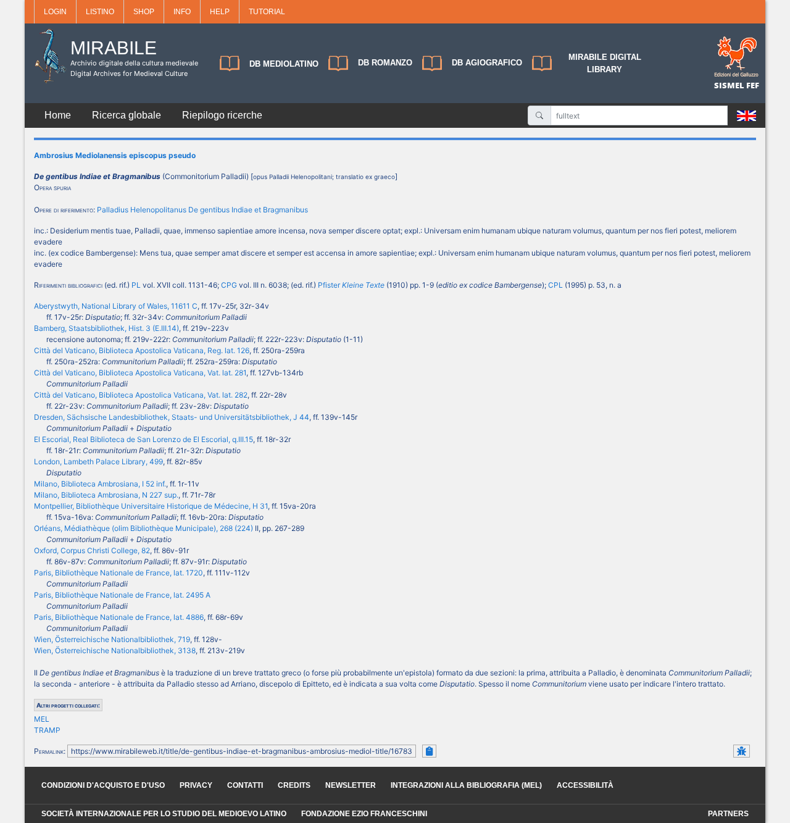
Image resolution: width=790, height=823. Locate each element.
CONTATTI (245, 785)
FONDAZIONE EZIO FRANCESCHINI (364, 813)
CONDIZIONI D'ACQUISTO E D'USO (103, 785)
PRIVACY (196, 785)
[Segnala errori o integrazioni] (741, 751)
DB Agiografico (487, 62)
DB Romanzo (385, 62)
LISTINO (100, 11)
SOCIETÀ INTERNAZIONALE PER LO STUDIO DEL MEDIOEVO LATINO (163, 813)
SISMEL (730, 85)
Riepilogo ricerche (222, 115)
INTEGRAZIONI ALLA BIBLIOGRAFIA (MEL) (466, 785)
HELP (220, 11)
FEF (752, 85)
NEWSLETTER (350, 785)
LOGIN (55, 11)
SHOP (143, 11)
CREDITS (294, 785)
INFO (182, 11)
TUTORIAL (267, 11)
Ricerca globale (126, 115)
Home (57, 115)
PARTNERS (728, 813)
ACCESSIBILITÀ (585, 785)
